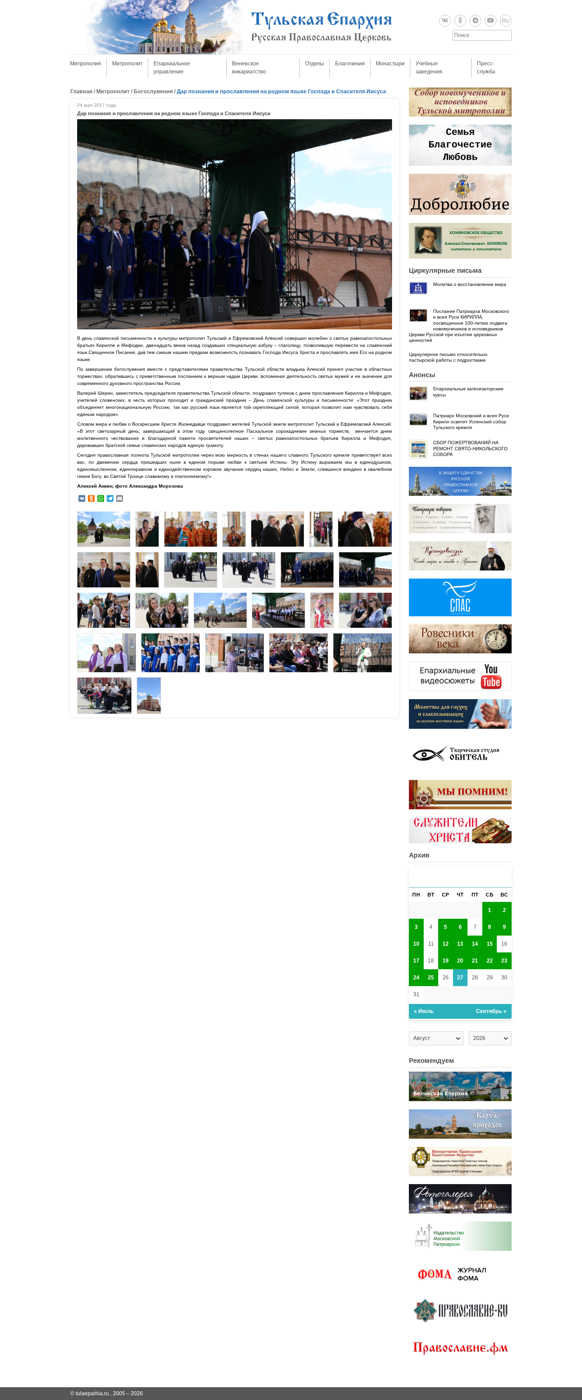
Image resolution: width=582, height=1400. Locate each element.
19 (446, 961)
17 (416, 961)
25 (431, 977)
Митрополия (85, 63)
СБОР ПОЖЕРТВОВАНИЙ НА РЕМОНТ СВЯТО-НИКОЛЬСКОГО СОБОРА (470, 448)
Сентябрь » (491, 1011)
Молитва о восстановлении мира (469, 284)
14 (475, 944)
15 (490, 944)
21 (475, 961)
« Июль (424, 1011)
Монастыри (390, 63)
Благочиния (350, 63)
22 (490, 961)
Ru (506, 20)
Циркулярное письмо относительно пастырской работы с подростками (448, 357)
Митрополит (127, 63)
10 (416, 944)
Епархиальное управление (172, 67)
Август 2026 (460, 877)
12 (446, 944)
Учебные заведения (429, 67)
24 (416, 977)
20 (460, 961)
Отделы (314, 63)
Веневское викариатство (249, 67)
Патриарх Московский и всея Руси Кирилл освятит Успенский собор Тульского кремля (471, 421)
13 (460, 944)
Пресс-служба (486, 67)
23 (504, 961)
